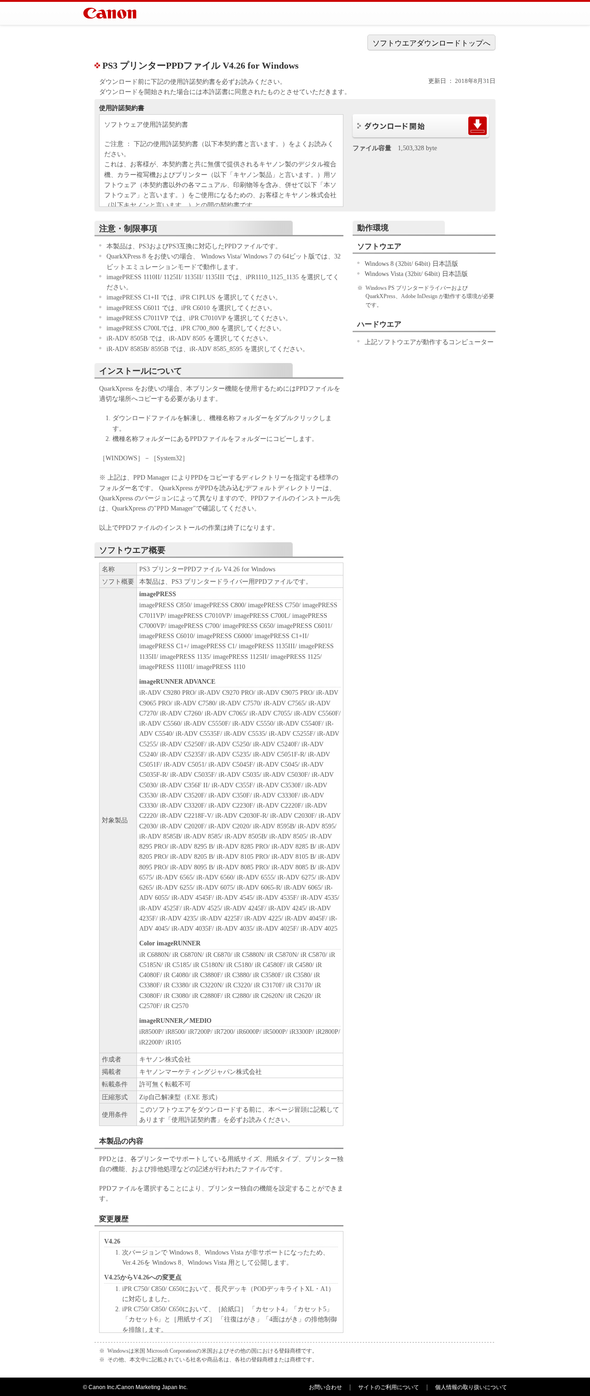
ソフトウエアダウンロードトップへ (431, 43)
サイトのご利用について (388, 1387)
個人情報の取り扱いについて (471, 1387)
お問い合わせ (325, 1387)
